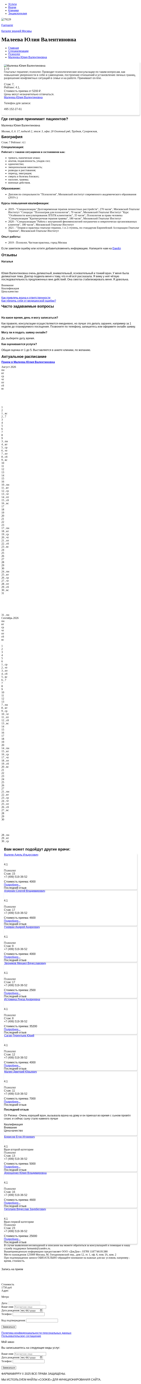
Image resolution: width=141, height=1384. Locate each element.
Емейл (116, 248)
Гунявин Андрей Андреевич (22, 927)
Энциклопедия (17, 13)
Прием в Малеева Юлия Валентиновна (28, 362)
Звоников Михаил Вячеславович (25, 963)
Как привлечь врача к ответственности (25, 297)
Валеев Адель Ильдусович (21, 854)
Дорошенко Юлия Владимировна (25, 1173)
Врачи (12, 7)
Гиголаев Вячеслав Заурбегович (25, 1209)
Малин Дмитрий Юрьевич (20, 1071)
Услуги (12, 4)
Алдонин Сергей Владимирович (24, 890)
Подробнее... (12, 884)
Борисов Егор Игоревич (19, 1136)
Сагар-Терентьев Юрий (19, 1035)
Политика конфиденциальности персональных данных (36, 1332)
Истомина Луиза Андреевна (22, 999)
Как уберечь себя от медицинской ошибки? (28, 300)
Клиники (13, 10)
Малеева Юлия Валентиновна (23, 97)
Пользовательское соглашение (21, 1336)
